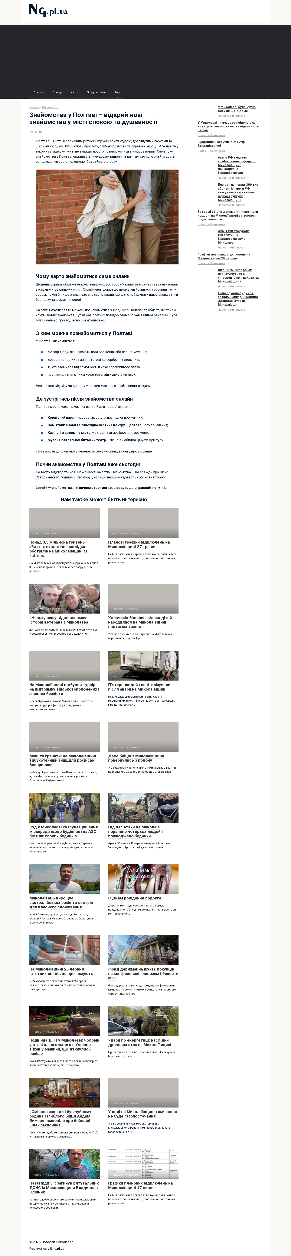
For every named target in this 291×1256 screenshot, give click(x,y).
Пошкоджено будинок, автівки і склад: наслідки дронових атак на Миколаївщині (238, 299)
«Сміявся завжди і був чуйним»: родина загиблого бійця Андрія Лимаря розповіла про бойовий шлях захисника (60, 1118)
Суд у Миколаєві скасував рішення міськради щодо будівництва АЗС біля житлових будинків (63, 831)
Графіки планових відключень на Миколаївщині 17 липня (140, 1185)
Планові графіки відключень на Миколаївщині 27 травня (139, 544)
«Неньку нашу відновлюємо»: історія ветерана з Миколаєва (58, 620)
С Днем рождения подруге (134, 898)
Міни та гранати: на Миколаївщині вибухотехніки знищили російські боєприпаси (62, 760)
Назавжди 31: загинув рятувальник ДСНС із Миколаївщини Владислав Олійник (64, 1188)
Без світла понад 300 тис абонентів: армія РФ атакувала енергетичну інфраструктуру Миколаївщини (238, 192)
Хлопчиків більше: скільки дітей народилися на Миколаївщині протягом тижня (140, 622)
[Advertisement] (145, 54)
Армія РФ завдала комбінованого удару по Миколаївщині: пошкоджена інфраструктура (237, 165)
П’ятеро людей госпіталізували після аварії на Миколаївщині (139, 687)
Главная (39, 92)
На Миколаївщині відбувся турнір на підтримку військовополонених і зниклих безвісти (64, 689)
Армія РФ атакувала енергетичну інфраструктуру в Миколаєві (233, 236)
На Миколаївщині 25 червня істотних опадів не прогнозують (61, 971)
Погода (57, 92)
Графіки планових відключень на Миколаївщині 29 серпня (224, 256)
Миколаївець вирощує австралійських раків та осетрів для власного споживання (61, 902)
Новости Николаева (231, 115)
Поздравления (96, 92)
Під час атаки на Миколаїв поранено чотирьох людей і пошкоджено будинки (135, 831)
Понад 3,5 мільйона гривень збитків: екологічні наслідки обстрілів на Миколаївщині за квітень (58, 549)
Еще (117, 92)
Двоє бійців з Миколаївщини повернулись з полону (136, 758)
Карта (74, 92)
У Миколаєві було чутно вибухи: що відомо (237, 109)
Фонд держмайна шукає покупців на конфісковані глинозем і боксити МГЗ (143, 974)
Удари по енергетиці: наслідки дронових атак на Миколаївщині (139, 1042)
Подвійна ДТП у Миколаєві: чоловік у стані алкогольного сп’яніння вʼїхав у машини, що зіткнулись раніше (64, 1047)
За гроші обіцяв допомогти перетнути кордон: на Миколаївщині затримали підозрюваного (228, 215)
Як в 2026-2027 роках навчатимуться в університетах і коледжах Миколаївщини (238, 275)
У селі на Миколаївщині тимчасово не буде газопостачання (142, 1114)
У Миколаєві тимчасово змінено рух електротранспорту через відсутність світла (228, 126)
